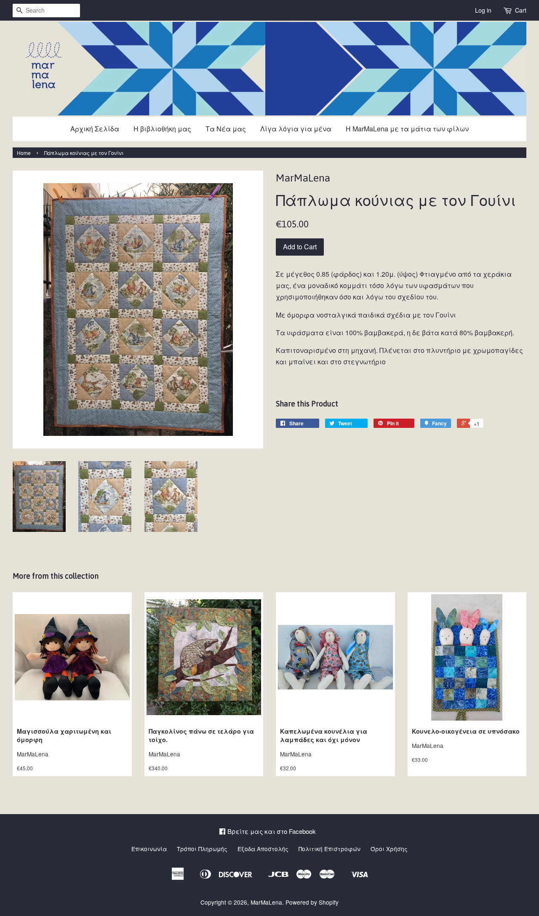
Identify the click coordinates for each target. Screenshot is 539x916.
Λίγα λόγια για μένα (295, 129)
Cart (520, 10)
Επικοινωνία (149, 848)
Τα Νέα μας (225, 129)
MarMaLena (266, 902)
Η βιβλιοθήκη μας (162, 129)
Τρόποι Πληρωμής (202, 848)
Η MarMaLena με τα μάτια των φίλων (407, 129)
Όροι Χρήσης (389, 848)
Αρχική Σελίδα (94, 129)
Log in (483, 10)
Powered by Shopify (312, 902)
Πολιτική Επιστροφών (329, 848)
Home (24, 152)
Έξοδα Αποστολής (262, 848)
